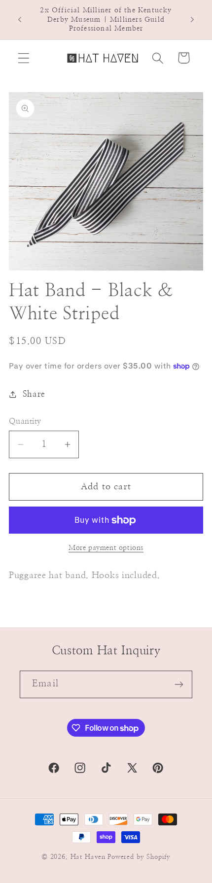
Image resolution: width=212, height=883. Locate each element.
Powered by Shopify (139, 856)
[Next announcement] (192, 20)
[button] (24, 58)
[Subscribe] (179, 684)
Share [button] (34, 394)
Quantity (25, 421)
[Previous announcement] (20, 20)
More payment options (106, 547)
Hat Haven (88, 856)
